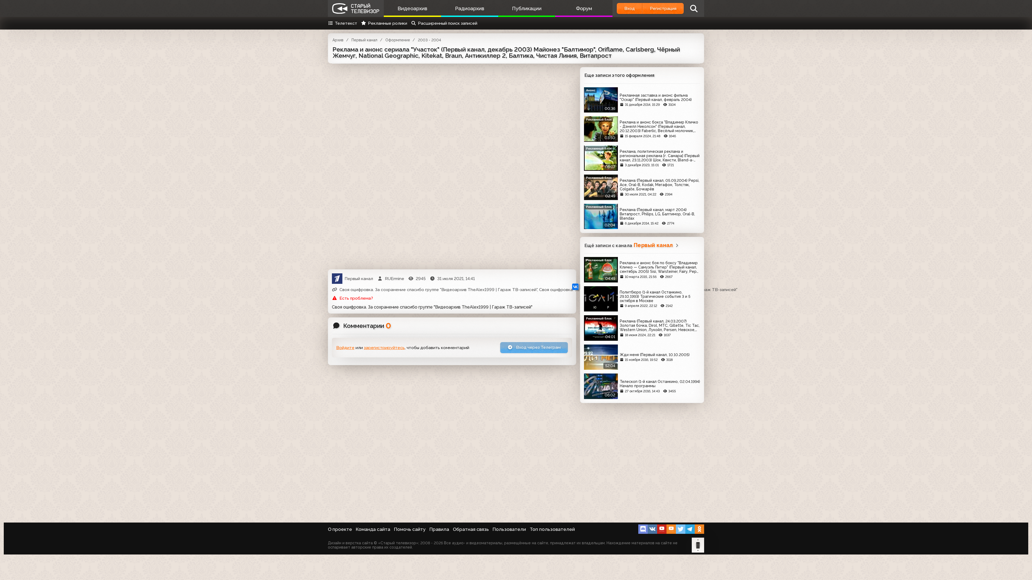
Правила (439, 529)
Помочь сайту (410, 529)
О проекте (340, 529)
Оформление (397, 40)
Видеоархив (412, 8)
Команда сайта (373, 529)
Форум (584, 8)
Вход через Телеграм (538, 347)
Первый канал (364, 40)
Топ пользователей (552, 529)
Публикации (527, 8)
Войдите (345, 347)
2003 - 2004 (429, 40)
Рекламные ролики (387, 23)
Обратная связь (471, 529)
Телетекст (346, 23)
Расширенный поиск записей (447, 23)
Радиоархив (469, 8)
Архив (337, 40)
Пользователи (509, 529)
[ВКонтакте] (575, 287)
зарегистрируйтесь (384, 347)
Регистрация (663, 8)
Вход (629, 8)
